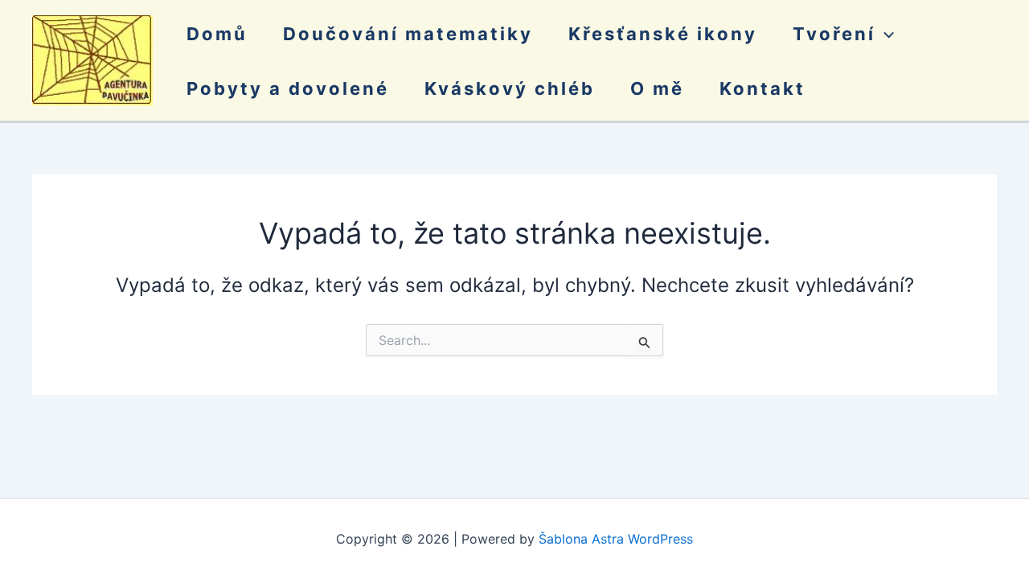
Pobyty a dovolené (288, 88)
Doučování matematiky (408, 33)
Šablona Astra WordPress (616, 539)
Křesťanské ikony (662, 33)
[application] (884, 33)
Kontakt (762, 88)
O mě (657, 88)
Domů (217, 33)
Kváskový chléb (509, 88)
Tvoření (834, 33)
